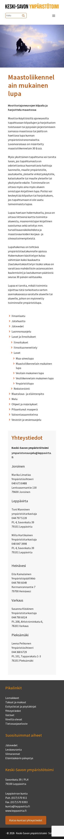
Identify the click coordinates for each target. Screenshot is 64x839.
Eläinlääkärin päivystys (19, 758)
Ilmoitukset (21, 342)
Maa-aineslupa (25, 358)
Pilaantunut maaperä (25, 409)
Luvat (17, 352)
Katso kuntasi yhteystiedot (25, 820)
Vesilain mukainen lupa (30, 373)
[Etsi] (23, 15)
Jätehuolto (18, 321)
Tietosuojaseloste (16, 723)
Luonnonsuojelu (21, 331)
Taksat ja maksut (15, 702)
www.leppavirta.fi (15, 810)
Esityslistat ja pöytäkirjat (20, 706)
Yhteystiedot (13, 711)
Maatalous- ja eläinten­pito (28, 394)
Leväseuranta (13, 749)
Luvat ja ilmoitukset (24, 336)
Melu (14, 399)
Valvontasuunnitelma (25, 414)
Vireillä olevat (13, 719)
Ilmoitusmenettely (25, 347)
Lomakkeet (12, 698)
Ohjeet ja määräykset (25, 404)
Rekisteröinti (22, 388)
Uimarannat (12, 754)
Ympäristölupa (25, 383)
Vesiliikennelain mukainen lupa (35, 378)
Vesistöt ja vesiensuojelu (26, 419)
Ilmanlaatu (18, 316)
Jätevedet (18, 326)
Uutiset (9, 715)
